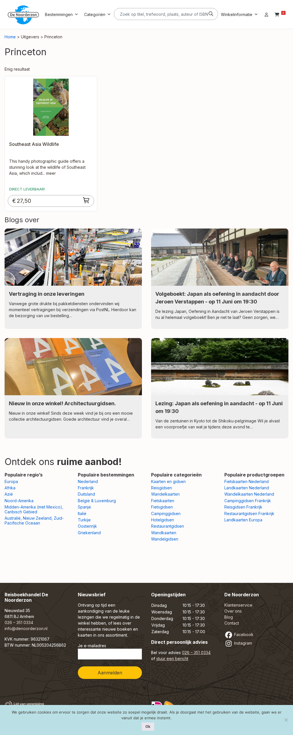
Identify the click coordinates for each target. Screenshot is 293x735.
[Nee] (286, 720)
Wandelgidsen (164, 539)
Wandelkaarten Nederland (249, 494)
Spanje (84, 506)
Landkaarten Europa (243, 519)
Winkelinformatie (236, 14)
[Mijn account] (266, 14)
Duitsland (86, 494)
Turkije (84, 519)
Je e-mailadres (92, 645)
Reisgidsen (161, 487)
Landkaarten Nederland (246, 487)
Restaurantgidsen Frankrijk (249, 513)
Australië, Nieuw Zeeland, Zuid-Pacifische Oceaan (34, 520)
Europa (11, 481)
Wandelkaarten (165, 494)
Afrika (10, 487)
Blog (228, 617)
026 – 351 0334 (19, 622)
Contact (231, 623)
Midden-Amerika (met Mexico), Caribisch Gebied (34, 509)
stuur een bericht (172, 658)
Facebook (243, 634)
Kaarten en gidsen (168, 481)
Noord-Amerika (19, 500)
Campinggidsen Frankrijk (247, 500)
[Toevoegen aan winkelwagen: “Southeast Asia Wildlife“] (86, 200)
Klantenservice (238, 605)
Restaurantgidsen (167, 526)
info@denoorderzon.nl (26, 628)
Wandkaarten (163, 532)
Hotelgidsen (162, 519)
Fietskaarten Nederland (246, 481)
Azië (9, 494)
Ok (148, 726)
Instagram (242, 643)
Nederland (88, 481)
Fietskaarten (162, 500)
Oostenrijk (87, 526)
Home (10, 36)
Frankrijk (86, 487)
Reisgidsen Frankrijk (243, 506)
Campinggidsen (166, 513)
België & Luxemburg (97, 500)
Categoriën (94, 14)
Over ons (233, 611)
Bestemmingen (59, 14)
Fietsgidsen (162, 506)
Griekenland (89, 532)
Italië (82, 513)
